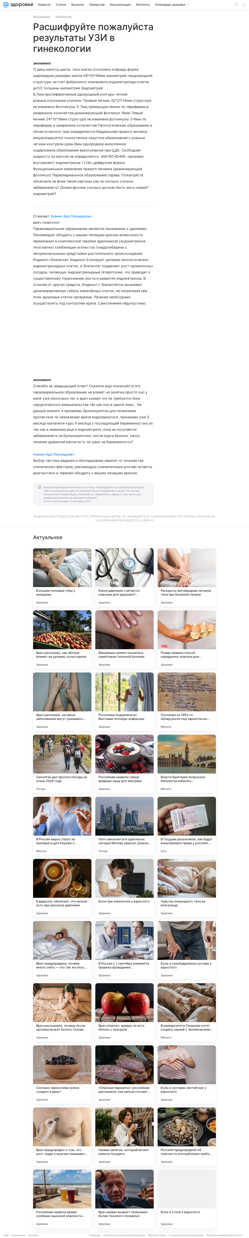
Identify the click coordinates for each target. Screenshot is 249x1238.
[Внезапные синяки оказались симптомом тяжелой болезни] (124, 639)
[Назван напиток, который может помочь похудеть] (124, 1137)
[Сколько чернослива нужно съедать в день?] (62, 1074)
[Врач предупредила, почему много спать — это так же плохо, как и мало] (62, 950)
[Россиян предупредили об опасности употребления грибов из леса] (187, 1137)
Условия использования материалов (124, 1235)
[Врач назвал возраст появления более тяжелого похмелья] (124, 1199)
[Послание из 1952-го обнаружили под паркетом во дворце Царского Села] (187, 702)
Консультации (41, 16)
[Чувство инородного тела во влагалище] (187, 888)
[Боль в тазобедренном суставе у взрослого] (187, 950)
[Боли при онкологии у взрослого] (124, 888)
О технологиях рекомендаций (186, 1235)
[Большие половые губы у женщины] (62, 577)
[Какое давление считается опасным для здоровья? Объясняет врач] (124, 577)
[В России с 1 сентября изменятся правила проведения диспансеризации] (124, 950)
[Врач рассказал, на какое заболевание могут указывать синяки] (62, 702)
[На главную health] (21, 4)
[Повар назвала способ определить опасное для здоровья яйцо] (187, 639)
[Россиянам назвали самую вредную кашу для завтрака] (124, 764)
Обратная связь (157, 1235)
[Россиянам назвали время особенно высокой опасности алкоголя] (62, 1199)
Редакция (94, 1235)
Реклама (33, 1235)
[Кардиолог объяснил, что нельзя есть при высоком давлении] (62, 888)
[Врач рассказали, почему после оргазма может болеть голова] (62, 1012)
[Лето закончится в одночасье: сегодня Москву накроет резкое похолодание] (124, 826)
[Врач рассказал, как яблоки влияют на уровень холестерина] (62, 639)
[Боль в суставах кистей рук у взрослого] (187, 1074)
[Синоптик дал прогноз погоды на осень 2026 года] (62, 764)
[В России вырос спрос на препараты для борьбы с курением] (62, 826)
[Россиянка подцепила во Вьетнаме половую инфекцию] (124, 702)
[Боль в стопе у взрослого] (187, 1199)
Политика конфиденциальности (224, 1235)
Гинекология (64, 16)
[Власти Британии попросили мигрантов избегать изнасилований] (187, 764)
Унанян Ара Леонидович (71, 216)
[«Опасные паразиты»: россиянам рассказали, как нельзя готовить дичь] (124, 1074)
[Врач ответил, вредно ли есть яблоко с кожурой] (124, 1012)
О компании (18, 1235)
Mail (6, 1235)
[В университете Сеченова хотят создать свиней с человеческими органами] (187, 1012)
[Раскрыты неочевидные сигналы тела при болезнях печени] (187, 577)
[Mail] (6, 4)
